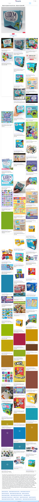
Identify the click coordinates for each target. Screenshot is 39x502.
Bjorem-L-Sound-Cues (25, 493)
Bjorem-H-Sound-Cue (32, 497)
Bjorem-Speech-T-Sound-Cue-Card (7, 497)
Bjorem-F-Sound (16, 497)
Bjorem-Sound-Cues (5, 491)
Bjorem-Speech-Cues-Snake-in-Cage (15, 493)
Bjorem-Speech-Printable (5, 495)
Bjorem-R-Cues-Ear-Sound (24, 497)
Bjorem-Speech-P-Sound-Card (25, 491)
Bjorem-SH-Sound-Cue (5, 493)
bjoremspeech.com (13, 35)
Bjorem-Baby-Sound (27, 495)
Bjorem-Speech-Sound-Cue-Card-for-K (16, 495)
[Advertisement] (9, 81)
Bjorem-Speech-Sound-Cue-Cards (14, 491)
